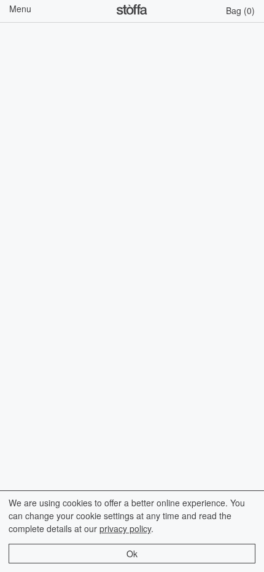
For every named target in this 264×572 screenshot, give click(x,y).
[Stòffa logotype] (131, 11)
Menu (20, 8)
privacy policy (125, 528)
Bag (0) (240, 10)
